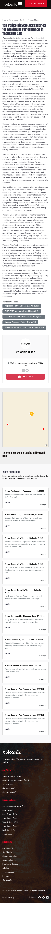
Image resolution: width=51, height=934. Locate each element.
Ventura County (19, 20)
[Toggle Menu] (20, 3)
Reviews (5, 876)
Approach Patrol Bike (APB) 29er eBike (22, 306)
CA (10, 20)
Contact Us (7, 880)
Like (8, 502)
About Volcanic (9, 860)
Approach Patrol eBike (11, 776)
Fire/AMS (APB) (8, 788)
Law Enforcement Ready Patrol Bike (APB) (23, 316)
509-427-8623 (27, 377)
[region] (25, 419)
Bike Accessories (9, 856)
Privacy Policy (8, 897)
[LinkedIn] (27, 370)
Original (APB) (8, 784)
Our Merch (7, 852)
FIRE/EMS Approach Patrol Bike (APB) (21, 311)
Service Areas (8, 872)
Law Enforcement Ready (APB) (15, 780)
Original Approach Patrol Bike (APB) (20, 322)
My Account (36, 3)
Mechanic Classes (10, 864)
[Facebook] (23, 370)
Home (4, 20)
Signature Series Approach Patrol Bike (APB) (24, 327)
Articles (5, 868)
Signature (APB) (9, 792)
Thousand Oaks (33, 20)
